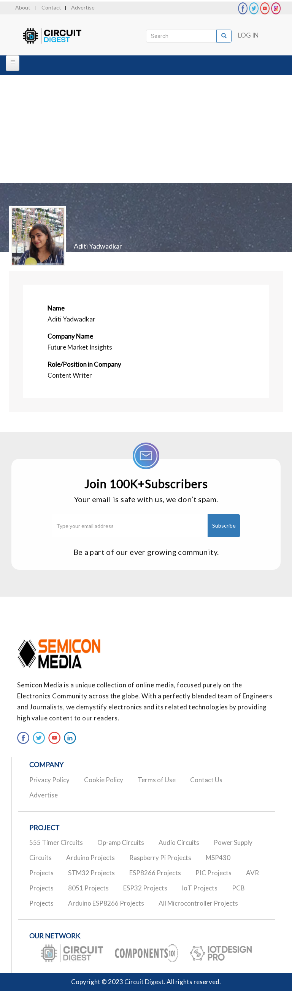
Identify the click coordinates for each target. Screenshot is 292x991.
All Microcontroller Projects (198, 903)
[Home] (58, 36)
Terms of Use (157, 780)
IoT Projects (199, 888)
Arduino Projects (90, 858)
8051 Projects (88, 888)
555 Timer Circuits (56, 842)
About (22, 7)
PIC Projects (213, 873)
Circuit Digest (144, 982)
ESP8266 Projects (155, 873)
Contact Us (206, 780)
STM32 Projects (91, 873)
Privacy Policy (49, 780)
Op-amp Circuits (120, 842)
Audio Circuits (179, 842)
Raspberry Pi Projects (160, 858)
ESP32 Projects (145, 888)
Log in (248, 35)
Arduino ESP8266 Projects (106, 903)
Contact (51, 7)
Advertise (83, 7)
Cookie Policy (103, 780)
